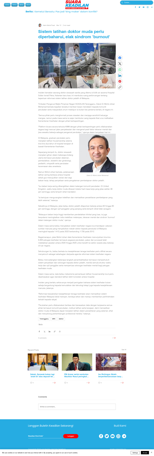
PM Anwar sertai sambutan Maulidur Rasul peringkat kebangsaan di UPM (76, 375)
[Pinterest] (119, 81)
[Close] (151, 452)
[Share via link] (55, 331)
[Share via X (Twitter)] (44, 331)
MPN (53, 319)
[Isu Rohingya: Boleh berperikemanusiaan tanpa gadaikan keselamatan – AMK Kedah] (111, 362)
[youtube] (143, 7)
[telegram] (151, 7)
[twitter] (139, 7)
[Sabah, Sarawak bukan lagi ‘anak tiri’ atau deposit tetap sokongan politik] (43, 362)
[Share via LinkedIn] (49, 331)
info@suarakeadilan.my (118, 449)
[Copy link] (119, 87)
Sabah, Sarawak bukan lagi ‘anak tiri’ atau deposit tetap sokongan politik (42, 375)
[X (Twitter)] (119, 63)
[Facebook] (119, 57)
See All (124, 350)
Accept (145, 453)
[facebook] (135, 7)
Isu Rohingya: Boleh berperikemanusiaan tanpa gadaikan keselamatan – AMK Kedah (110, 375)
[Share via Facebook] (39, 331)
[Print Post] (60, 331)
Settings (135, 453)
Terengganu (44, 319)
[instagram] (147, 7)
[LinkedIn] (119, 75)
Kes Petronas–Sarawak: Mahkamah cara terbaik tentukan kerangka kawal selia (53, 11)
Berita (41, 324)
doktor (61, 319)
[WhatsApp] (119, 69)
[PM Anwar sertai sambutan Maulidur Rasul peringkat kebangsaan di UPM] (77, 362)
